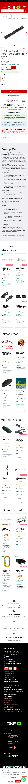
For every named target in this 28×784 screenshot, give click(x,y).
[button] (14, 32)
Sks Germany (4, 48)
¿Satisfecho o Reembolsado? (10, 677)
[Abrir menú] (4, 7)
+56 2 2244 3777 (14, 3)
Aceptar (18, 781)
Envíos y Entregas (7, 675)
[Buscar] (25, 10)
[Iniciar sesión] (19, 6)
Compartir (25, 48)
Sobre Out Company (8, 698)
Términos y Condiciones (9, 700)
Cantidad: (3, 84)
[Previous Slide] (1, 32)
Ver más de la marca (21, 503)
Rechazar (10, 781)
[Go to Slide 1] (13, 45)
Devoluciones (6, 702)
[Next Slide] (26, 32)
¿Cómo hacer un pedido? (9, 673)
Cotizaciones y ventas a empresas (11, 704)
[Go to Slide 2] (14, 45)
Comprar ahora (14, 92)
